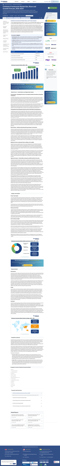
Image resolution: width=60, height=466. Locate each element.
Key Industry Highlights (5, 27)
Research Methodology (25, 18)
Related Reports (5, 51)
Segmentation (10, 18)
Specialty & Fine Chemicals (8, 4)
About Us (34, 1)
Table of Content (17, 18)
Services (22, 1)
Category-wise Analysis (5, 36)
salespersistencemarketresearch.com (31, 446)
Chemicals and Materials (29, 15)
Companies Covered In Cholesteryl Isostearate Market (6, 45)
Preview (4, 18)
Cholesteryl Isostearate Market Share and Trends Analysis (6, 23)
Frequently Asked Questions (5, 49)
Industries (16, 1)
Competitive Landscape (5, 41)
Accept (14, 463)
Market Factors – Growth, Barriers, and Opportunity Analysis (5, 31)
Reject (11, 463)
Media (28, 1)
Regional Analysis (5, 38)
